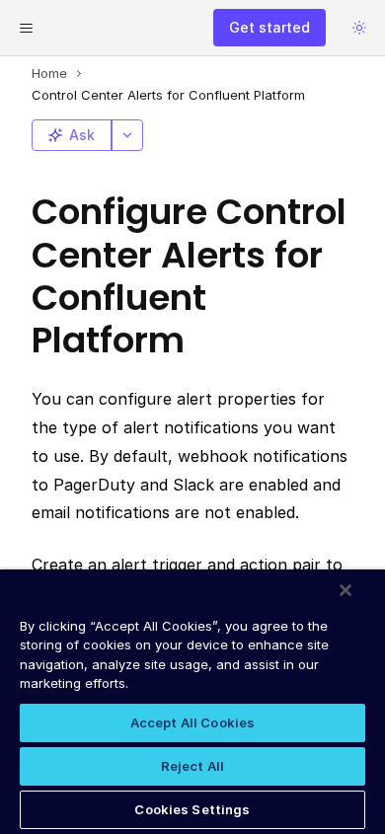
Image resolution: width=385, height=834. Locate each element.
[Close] (345, 590)
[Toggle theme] (359, 27)
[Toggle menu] (25, 27)
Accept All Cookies (192, 722)
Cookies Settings (192, 809)
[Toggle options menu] (127, 135)
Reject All (192, 766)
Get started (269, 27)
